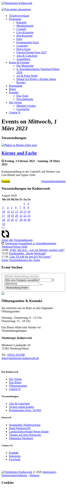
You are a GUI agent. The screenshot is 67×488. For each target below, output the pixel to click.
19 (12, 215)
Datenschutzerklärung (14, 475)
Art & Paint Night (26, 75)
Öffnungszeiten (18, 385)
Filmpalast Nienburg (21, 438)
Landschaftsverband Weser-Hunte (29, 431)
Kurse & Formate (19, 62)
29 (24, 219)
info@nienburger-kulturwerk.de (20, 358)
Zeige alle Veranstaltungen (17, 240)
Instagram (14, 456)
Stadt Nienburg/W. (20, 428)
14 (21, 211)
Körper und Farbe (19, 153)
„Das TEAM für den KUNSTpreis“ (30, 256)
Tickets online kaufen (21, 406)
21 (21, 215)
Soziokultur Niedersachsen (24, 424)
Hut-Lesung (23, 49)
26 (12, 219)
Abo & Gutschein (26, 55)
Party (19, 39)
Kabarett (21, 22)
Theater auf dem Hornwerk (25, 434)
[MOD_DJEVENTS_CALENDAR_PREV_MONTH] (2, 227)
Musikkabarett (24, 25)
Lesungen (22, 45)
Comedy (21, 29)
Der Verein (15, 102)
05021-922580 (16, 354)
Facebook (14, 459)
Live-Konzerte (25, 32)
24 (3, 219)
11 (8, 211)
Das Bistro (15, 382)
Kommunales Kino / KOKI (25, 410)
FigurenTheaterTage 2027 (31, 52)
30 (28, 219)
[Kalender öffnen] (41, 284)
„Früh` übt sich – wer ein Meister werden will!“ (37, 250)
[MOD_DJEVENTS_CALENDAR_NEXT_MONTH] (3, 227)
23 (28, 215)
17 (3, 215)
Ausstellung (23, 59)
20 (16, 215)
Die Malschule (25, 65)
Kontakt (13, 92)
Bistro (12, 89)
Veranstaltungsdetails (53, 181)
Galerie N (14, 112)
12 (12, 211)
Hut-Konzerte (24, 35)
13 (16, 211)
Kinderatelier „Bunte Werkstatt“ (27, 253)
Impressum (49, 472)
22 (24, 215)
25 (8, 219)
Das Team (22, 95)
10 (3, 211)
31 (3, 223)
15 (24, 211)
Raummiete (15, 85)
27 (16, 219)
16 (28, 211)
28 (21, 219)
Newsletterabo (24, 99)
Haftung (34, 475)
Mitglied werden (26, 105)
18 (8, 215)
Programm (15, 19)
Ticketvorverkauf (19, 15)
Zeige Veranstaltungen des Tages (20, 260)
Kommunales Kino (27, 42)
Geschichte (22, 109)
